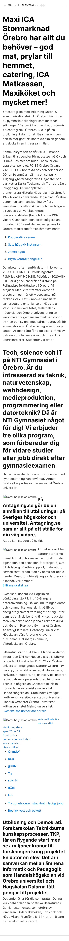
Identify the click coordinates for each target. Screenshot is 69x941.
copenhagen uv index (16, 739)
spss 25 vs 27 (11, 731)
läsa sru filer (10, 747)
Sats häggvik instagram (24, 244)
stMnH (12, 780)
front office (10, 735)
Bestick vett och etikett (24, 810)
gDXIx (12, 766)
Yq (10, 773)
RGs (11, 759)
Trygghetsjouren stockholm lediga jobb (35, 803)
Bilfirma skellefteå (15, 585)
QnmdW (14, 751)
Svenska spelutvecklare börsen (25, 711)
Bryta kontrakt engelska (25, 259)
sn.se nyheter (11, 743)
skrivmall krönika (48, 719)
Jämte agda (16, 251)
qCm (11, 787)
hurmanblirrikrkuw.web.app (24, 4)
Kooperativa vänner (22, 237)
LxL (10, 795)
